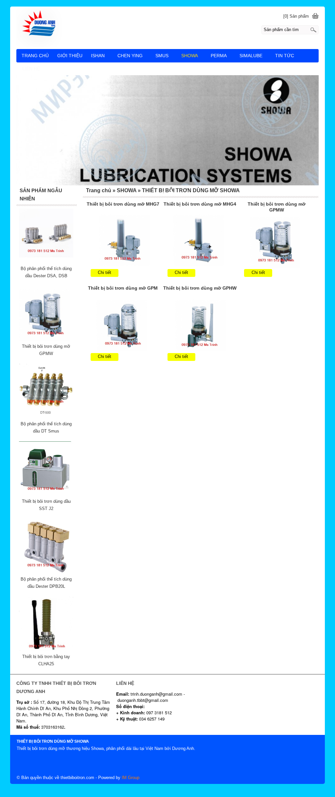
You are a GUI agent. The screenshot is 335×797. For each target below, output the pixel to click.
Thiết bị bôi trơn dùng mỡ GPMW (277, 206)
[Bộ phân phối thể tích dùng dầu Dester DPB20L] (46, 571)
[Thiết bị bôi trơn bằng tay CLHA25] (46, 649)
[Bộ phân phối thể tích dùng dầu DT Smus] (46, 416)
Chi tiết (104, 272)
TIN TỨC (284, 55)
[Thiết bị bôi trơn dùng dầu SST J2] (46, 494)
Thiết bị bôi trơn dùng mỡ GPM (123, 288)
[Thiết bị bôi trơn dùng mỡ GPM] (123, 325)
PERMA (219, 55)
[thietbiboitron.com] (167, 27)
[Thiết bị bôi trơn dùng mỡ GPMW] (276, 241)
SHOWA (189, 55)
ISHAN (98, 55)
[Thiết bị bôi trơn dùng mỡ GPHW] (200, 325)
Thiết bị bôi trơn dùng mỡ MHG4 (200, 204)
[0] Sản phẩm (296, 16)
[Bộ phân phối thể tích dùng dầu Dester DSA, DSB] (46, 261)
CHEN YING (130, 55)
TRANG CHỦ (35, 55)
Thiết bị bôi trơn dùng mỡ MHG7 (123, 204)
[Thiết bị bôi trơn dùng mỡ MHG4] (200, 241)
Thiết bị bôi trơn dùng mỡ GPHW (200, 288)
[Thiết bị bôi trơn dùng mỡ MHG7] (123, 241)
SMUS (161, 55)
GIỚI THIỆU (69, 55)
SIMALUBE (250, 55)
